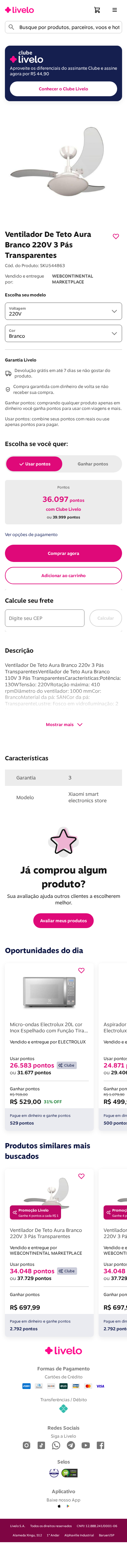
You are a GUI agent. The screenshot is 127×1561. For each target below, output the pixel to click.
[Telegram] (71, 1445)
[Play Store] (68, 1506)
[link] (19, 10)
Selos (63, 1462)
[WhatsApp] (56, 1445)
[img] (69, 1473)
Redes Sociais (63, 1428)
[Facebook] (100, 1445)
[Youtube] (86, 1445)
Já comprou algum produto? (64, 877)
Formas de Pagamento (63, 1368)
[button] (97, 9)
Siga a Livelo (63, 1436)
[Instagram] (26, 1445)
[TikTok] (41, 1445)
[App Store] (59, 1506)
